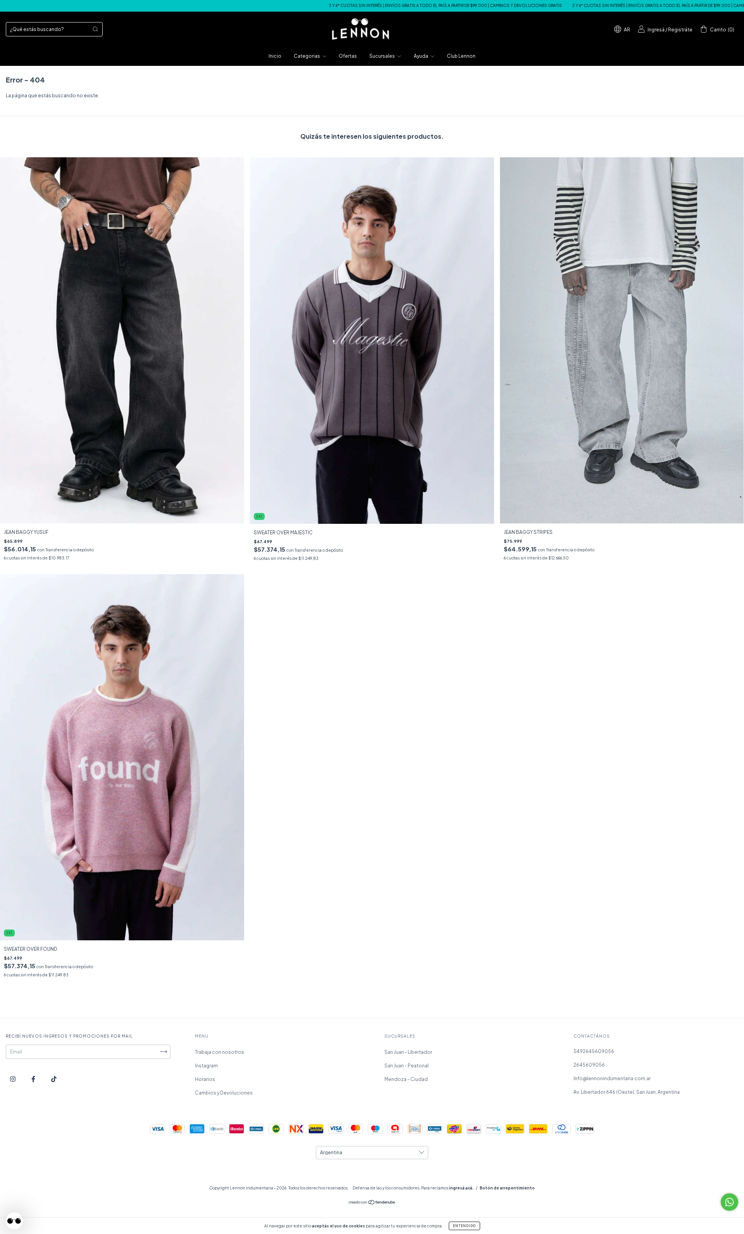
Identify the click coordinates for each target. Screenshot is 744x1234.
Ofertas (348, 56)
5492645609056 (594, 1051)
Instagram (206, 1066)
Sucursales (382, 56)
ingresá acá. (461, 1188)
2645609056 (589, 1065)
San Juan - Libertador (408, 1052)
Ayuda (421, 56)
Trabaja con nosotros (219, 1052)
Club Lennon (461, 56)
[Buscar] (95, 29)
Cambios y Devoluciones (224, 1093)
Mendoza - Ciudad (406, 1079)
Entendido (464, 1226)
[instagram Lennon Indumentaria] (13, 1079)
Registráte (680, 30)
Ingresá (656, 30)
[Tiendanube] (372, 1203)
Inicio (275, 56)
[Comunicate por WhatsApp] (729, 1202)
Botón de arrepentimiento (507, 1188)
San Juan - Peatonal (406, 1066)
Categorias (307, 56)
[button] (14, 1220)
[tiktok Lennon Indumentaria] (54, 1079)
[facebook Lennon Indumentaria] (33, 1079)
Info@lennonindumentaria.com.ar (612, 1078)
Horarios (205, 1079)
